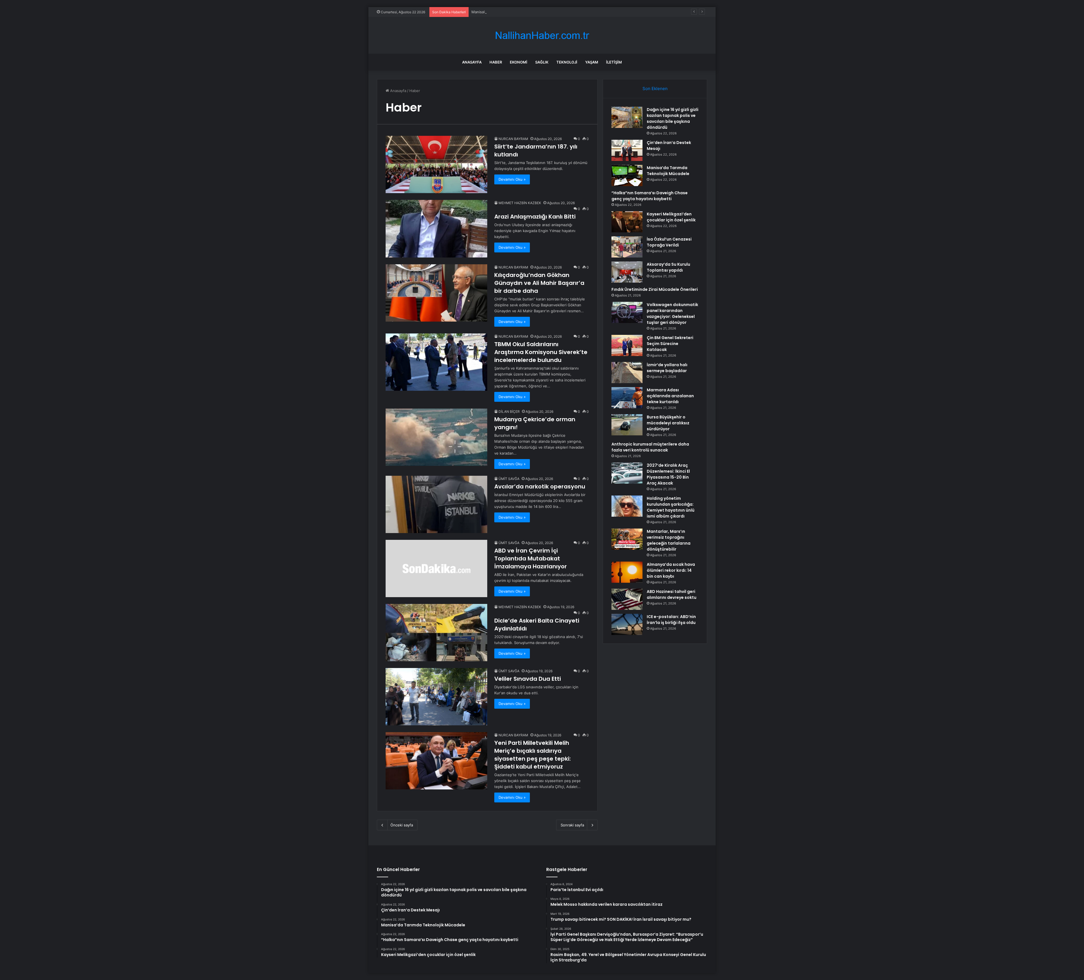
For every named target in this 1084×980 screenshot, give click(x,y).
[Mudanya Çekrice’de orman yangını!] (436, 437)
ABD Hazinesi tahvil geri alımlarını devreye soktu (671, 594)
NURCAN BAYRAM (513, 139)
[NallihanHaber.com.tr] (542, 35)
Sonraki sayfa (572, 825)
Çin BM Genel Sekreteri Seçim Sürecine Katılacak (670, 343)
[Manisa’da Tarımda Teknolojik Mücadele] (626, 175)
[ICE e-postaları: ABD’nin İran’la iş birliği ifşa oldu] (626, 624)
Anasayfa (472, 62)
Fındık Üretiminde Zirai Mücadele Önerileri (654, 289)
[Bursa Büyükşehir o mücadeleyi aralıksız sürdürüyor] (626, 424)
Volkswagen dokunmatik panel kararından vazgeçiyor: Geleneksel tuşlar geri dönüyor (672, 313)
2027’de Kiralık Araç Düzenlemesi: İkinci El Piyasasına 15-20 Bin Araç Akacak (668, 474)
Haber (495, 62)
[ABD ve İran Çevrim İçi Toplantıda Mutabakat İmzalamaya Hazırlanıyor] (436, 568)
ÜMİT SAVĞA (509, 479)
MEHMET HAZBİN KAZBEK (520, 203)
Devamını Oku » (512, 179)
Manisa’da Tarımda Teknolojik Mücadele (505, 12)
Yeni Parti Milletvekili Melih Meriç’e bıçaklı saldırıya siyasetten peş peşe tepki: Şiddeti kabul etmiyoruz (532, 755)
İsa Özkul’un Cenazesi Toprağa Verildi (669, 242)
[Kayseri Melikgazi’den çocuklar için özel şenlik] (626, 221)
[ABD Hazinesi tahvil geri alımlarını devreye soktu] (626, 599)
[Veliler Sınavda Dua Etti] (436, 696)
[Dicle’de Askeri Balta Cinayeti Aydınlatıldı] (436, 632)
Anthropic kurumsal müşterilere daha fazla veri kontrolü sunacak (650, 447)
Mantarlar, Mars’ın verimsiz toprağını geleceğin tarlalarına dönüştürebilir (668, 540)
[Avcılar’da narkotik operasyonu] (436, 504)
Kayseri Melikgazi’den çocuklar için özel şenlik (671, 217)
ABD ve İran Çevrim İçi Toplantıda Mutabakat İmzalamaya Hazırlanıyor (530, 558)
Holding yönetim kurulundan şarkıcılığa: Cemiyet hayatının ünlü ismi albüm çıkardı (670, 507)
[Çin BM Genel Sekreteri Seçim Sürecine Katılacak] (626, 345)
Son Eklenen (655, 88)
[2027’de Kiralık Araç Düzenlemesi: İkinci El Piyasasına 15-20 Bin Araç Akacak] (626, 473)
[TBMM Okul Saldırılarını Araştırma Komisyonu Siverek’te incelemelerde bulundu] (436, 362)
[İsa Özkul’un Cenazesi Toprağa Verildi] (626, 246)
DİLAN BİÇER (509, 411)
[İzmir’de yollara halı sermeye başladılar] (626, 372)
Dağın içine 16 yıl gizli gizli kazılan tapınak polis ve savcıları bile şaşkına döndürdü (672, 118)
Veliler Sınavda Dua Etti (527, 679)
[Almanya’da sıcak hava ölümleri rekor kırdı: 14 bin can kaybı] (626, 572)
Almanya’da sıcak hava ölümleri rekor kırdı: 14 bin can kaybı (671, 570)
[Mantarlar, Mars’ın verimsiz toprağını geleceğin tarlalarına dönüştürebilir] (626, 539)
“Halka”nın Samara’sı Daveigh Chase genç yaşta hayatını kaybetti (649, 196)
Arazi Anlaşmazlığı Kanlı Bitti (535, 217)
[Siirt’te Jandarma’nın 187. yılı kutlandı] (436, 164)
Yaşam (591, 62)
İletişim (614, 62)
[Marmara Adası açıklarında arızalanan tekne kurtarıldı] (626, 397)
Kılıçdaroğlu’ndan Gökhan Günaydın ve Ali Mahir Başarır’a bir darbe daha (539, 283)
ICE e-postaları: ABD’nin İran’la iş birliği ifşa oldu (671, 619)
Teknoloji (566, 62)
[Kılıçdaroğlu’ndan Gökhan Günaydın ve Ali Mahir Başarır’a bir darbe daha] (436, 293)
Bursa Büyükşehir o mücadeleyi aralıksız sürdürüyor (668, 423)
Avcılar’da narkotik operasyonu (539, 486)
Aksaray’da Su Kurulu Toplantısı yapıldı (668, 267)
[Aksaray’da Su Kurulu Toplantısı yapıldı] (626, 272)
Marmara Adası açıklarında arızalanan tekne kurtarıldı (670, 396)
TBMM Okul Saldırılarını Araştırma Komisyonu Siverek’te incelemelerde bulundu (540, 352)
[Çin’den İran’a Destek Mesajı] (626, 150)
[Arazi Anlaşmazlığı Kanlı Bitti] (436, 228)
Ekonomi (518, 62)
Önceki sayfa (401, 825)
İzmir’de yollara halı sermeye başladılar (667, 368)
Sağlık (541, 62)
